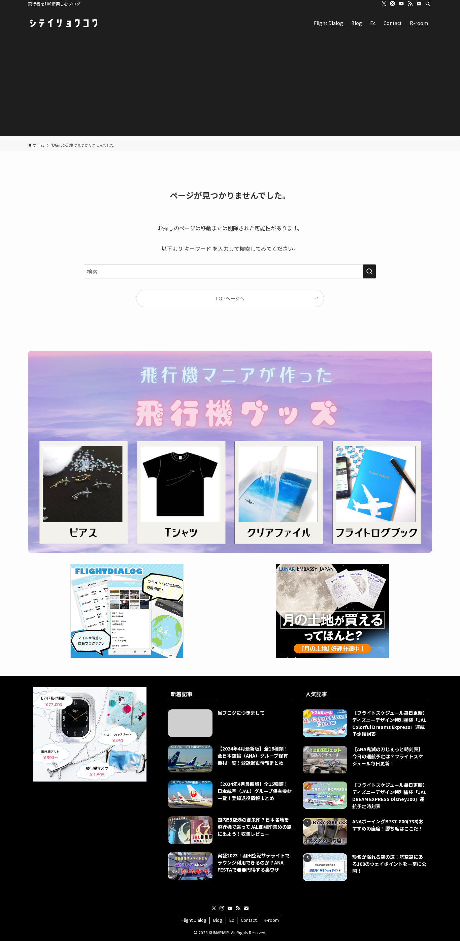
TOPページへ (229, 298)
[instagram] (392, 3)
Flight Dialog (194, 920)
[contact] (419, 3)
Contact (249, 920)
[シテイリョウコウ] (63, 23)
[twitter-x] (384, 3)
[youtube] (401, 3)
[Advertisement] (230, 89)
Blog (217, 920)
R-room (271, 920)
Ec (231, 920)
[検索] (427, 3)
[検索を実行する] (369, 271)
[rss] (410, 3)
